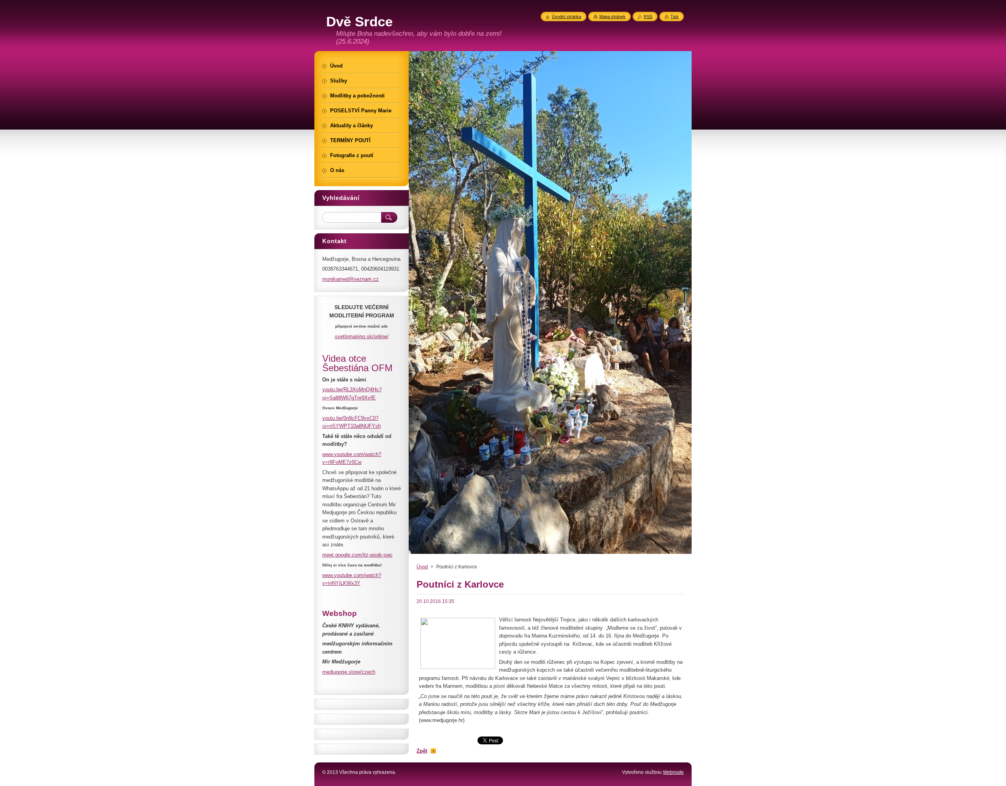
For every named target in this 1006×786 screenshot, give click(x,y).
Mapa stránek (612, 16)
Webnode (673, 772)
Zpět (422, 751)
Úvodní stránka (566, 16)
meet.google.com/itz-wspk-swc (357, 555)
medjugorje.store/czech (348, 672)
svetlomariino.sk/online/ (362, 336)
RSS (648, 16)
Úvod (422, 566)
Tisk (674, 16)
